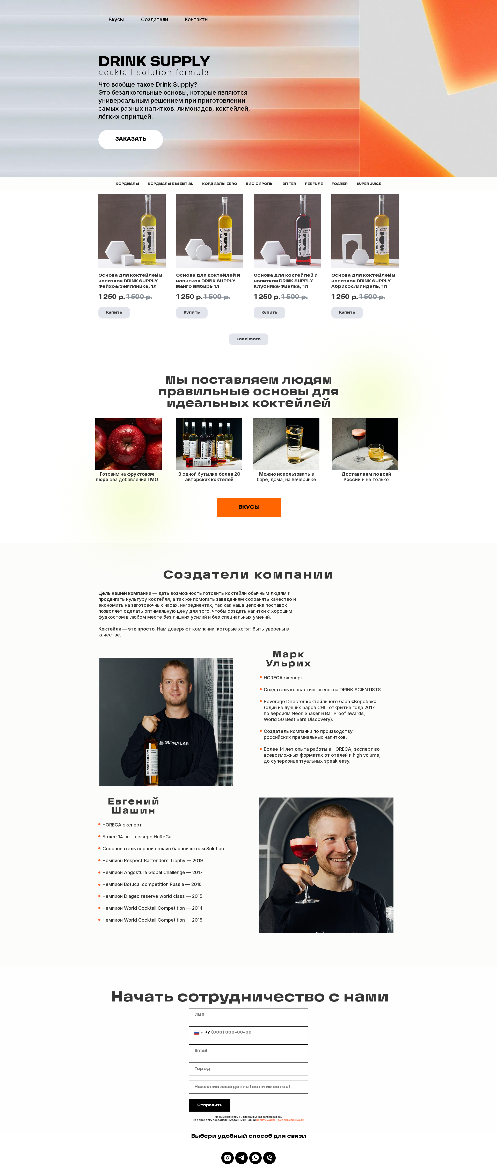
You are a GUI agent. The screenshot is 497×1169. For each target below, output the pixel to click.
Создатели (154, 19)
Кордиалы (127, 184)
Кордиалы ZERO (219, 184)
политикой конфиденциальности (280, 1119)
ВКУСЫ (249, 507)
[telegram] (241, 1158)
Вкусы (116, 19)
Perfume (314, 184)
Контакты (196, 19)
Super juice (368, 184)
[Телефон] (269, 1158)
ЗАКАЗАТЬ (131, 139)
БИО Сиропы (260, 184)
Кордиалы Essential (170, 184)
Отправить (209, 1105)
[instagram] (227, 1158)
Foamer (340, 184)
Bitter (289, 184)
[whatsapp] (255, 1158)
